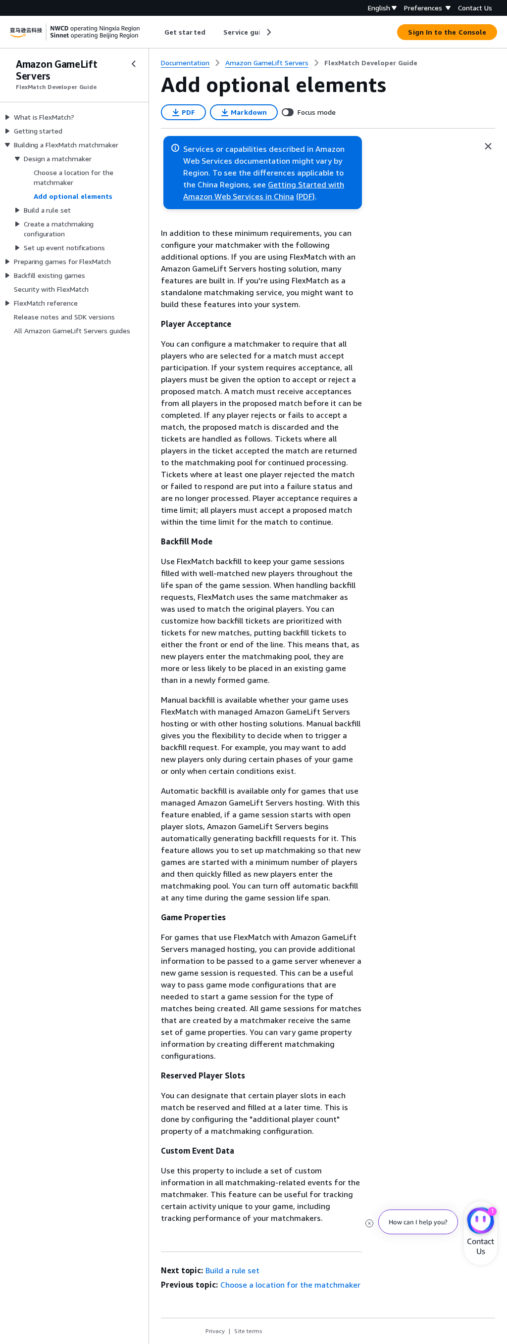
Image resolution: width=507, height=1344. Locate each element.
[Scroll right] (268, 32)
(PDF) (305, 196)
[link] (370, 63)
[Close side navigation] (134, 64)
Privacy (215, 1331)
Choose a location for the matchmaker (290, 1285)
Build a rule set (232, 1270)
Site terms (248, 1331)
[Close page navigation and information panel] (488, 146)
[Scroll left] (157, 32)
